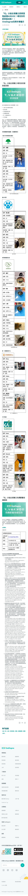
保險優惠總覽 (4, 790)
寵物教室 (11, 6)
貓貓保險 (17, 756)
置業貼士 (18, 6)
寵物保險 (4, 756)
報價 (19, 2)
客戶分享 (4, 775)
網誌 (3, 779)
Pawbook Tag (5, 802)
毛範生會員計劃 (5, 787)
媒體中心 (17, 825)
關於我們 (4, 825)
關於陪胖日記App (5, 798)
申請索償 (17, 837)
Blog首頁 (4, 6)
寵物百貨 (17, 790)
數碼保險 (17, 814)
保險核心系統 (4, 814)
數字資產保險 (4, 817)
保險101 (17, 779)
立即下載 (17, 798)
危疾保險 (17, 767)
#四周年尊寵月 (5, 29)
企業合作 (17, 810)
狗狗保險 (4, 760)
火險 (3, 767)
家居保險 (4, 763)
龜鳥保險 (17, 760)
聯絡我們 (17, 829)
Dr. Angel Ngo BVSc (13, 537)
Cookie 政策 (4, 885)
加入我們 (4, 829)
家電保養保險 (18, 763)
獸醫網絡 (4, 837)
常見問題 (17, 775)
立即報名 (4, 527)
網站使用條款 (18, 881)
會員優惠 (17, 787)
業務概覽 (4, 810)
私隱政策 (4, 881)
